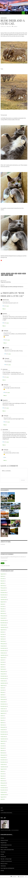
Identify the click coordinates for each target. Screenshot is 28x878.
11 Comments (15, 26)
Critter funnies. (3, 865)
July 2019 (2, 771)
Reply (6, 395)
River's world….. (6, 13)
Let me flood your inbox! (7, 554)
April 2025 (2, 611)
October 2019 (3, 764)
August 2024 (3, 629)
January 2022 (3, 701)
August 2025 (3, 601)
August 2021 (3, 713)
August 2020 (3, 741)
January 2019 (3, 785)
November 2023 (3, 650)
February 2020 (3, 755)
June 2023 (2, 662)
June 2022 (2, 690)
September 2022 (3, 683)
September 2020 (4, 738)
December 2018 (3, 787)
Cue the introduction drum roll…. (7, 812)
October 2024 (3, 625)
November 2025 (3, 594)
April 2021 (2, 722)
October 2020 (3, 736)
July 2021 (2, 715)
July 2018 (2, 799)
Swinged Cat (5, 400)
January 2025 (3, 618)
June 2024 (2, 634)
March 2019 (3, 780)
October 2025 (3, 597)
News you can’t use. (4, 847)
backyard (8, 273)
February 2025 (3, 615)
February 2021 (3, 727)
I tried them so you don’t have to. (6, 861)
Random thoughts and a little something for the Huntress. (12, 286)
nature (24, 273)
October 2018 (3, 792)
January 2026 (3, 590)
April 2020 (2, 750)
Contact (2, 810)
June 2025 (2, 606)
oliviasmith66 (5, 429)
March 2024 (3, 641)
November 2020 (3, 734)
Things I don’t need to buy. (6, 281)
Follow (3, 563)
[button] (4, 497)
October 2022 (3, 680)
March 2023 (3, 669)
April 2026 (2, 583)
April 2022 (2, 694)
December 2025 (3, 592)
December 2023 (3, 648)
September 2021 (3, 711)
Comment (23, 480)
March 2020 (3, 752)
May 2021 (2, 720)
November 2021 (3, 706)
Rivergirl (9, 26)
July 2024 (2, 632)
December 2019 (3, 759)
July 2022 (2, 687)
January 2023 (3, 673)
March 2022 (3, 697)
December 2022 (3, 676)
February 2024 (3, 643)
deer (16, 273)
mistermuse (5, 369)
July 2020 (2, 743)
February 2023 (3, 671)
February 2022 (3, 699)
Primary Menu (26, 12)
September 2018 (3, 794)
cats (12, 273)
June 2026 (2, 578)
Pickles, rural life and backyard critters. (7, 849)
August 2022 (3, 685)
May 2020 (2, 748)
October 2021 (3, 708)
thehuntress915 (6, 299)
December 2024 (3, 620)
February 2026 (3, 587)
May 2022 (2, 692)
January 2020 (3, 757)
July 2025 (2, 604)
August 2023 (3, 657)
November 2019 (3, 762)
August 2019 (3, 769)
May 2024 (2, 636)
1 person (9, 353)
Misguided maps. (4, 842)
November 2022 (3, 678)
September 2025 (3, 599)
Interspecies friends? (4, 840)
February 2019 (3, 783)
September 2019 (3, 766)
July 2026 (2, 576)
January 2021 (3, 729)
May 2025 (2, 608)
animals (3, 273)
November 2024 (3, 622)
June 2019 (2, 773)
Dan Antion (5, 313)
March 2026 (3, 585)
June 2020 (2, 745)
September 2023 (3, 655)
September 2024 (4, 627)
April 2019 (2, 778)
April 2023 (2, 666)
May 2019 (2, 776)
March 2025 (3, 613)
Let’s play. (2, 838)
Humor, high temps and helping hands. (7, 868)
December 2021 (3, 704)
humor (20, 273)
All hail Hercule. (3, 856)
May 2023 (2, 664)
